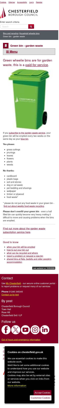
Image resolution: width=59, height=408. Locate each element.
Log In (31, 2)
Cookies (3, 2)
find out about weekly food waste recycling (24, 206)
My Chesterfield (13, 283)
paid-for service (36, 64)
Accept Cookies (42, 392)
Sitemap (11, 2)
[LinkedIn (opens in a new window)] (44, 329)
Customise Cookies (40, 398)
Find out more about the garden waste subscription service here (24, 230)
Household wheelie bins (29, 33)
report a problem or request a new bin (25, 255)
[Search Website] (31, 26)
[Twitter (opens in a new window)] (15, 329)
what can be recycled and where (22, 252)
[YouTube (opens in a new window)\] (25, 329)
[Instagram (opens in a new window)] (35, 329)
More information (17, 385)
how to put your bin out (18, 249)
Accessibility (22, 2)
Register (39, 2)
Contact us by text (10, 294)
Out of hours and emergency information (21, 339)
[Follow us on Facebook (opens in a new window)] (6, 329)
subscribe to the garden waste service (27, 132)
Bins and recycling (10, 33)
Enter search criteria (9, 21)
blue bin (24, 138)
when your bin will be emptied (21, 246)
